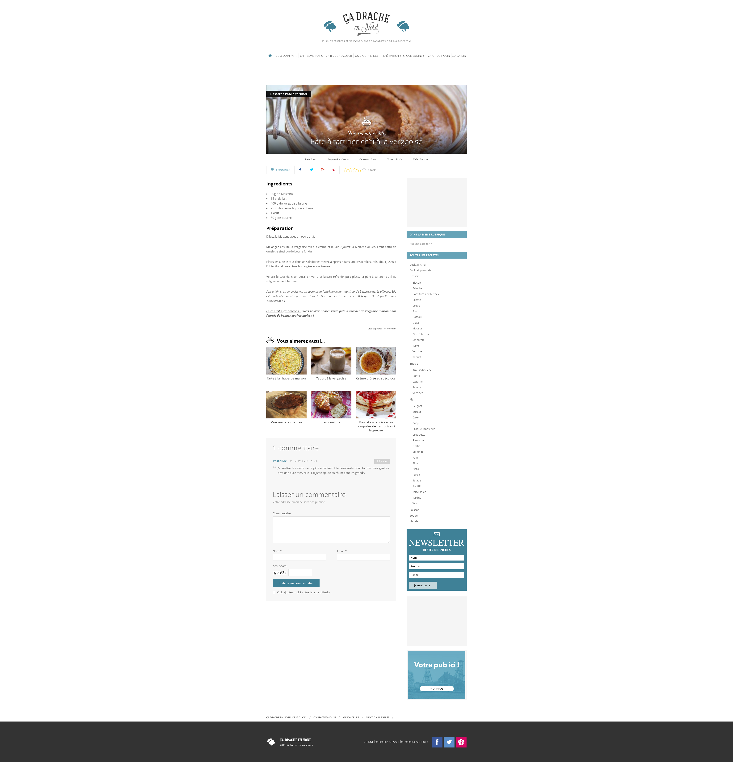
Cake (416, 417)
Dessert (276, 94)
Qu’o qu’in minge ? (367, 55)
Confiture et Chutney (426, 294)
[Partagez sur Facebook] (300, 170)
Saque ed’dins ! (413, 55)
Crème (417, 300)
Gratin (417, 446)
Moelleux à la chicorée (286, 422)
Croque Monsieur (424, 429)
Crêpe (416, 305)
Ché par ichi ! (392, 55)
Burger (417, 411)
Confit (416, 376)
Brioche (417, 288)
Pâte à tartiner (296, 94)
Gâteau (417, 317)
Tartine (417, 497)
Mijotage (418, 452)
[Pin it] (334, 170)
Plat (412, 399)
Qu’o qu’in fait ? (286, 55)
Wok (415, 503)
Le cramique (331, 422)
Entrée (414, 363)
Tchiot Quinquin (438, 55)
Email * (342, 551)
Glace (416, 322)
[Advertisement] (366, 72)
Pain (415, 457)
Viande (414, 521)
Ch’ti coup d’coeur (339, 55)
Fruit (415, 311)
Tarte (416, 345)
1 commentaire (283, 169)
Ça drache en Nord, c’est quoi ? (286, 717)
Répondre (382, 461)
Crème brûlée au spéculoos (376, 378)
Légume (418, 381)
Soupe (414, 515)
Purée (416, 474)
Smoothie (419, 340)
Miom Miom (390, 328)
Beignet (417, 406)
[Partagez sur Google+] (322, 170)
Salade (417, 387)
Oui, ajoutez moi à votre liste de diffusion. (304, 592)
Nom (277, 551)
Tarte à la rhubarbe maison (286, 378)
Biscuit (417, 282)
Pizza (416, 469)
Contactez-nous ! (324, 717)
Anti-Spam (280, 566)
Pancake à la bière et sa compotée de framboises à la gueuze (376, 426)
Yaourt (417, 357)
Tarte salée (419, 492)
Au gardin (459, 55)
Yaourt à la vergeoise (331, 378)
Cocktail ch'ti (418, 264)
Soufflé (417, 486)
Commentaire (282, 513)
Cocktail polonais (420, 270)
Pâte (415, 463)
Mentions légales (377, 717)
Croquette (419, 434)
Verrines (418, 393)
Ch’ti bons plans (311, 55)
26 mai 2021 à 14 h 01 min (304, 461)
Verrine (417, 351)
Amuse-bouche (422, 370)
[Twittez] (311, 170)
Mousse (417, 328)
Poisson (414, 510)
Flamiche (418, 440)
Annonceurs (350, 717)
